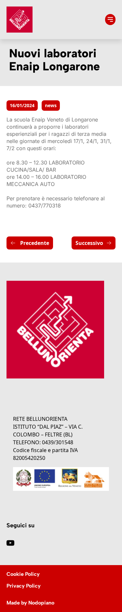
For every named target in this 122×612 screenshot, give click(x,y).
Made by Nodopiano (30, 603)
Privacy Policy (24, 586)
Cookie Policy (23, 574)
